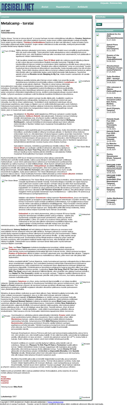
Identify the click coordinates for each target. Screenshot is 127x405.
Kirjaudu (104, 3)
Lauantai (5, 383)
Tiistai (3, 377)
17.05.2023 (114, 180)
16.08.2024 (113, 136)
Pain (11, 247)
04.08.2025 (114, 58)
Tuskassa (13, 249)
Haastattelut (63, 6)
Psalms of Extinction (18, 253)
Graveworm (41, 198)
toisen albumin (68, 174)
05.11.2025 (113, 48)
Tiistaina (27, 42)
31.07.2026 (115, 37)
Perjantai (5, 381)
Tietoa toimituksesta (55, 402)
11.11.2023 (114, 157)
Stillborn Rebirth (33, 116)
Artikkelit (83, 6)
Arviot (45, 6)
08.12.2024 (114, 102)
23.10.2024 (113, 110)
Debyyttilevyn (40, 166)
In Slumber (29, 114)
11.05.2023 (114, 190)
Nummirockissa (66, 198)
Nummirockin (17, 323)
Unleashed (23, 214)
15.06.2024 (113, 146)
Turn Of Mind (49, 60)
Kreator (62, 315)
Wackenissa (16, 319)
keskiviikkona (39, 42)
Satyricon (22, 281)
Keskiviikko (6, 379)
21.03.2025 (114, 90)
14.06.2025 (115, 79)
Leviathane (69, 82)
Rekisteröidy (116, 3)
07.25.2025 (115, 69)
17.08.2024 (113, 124)
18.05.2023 (114, 169)
